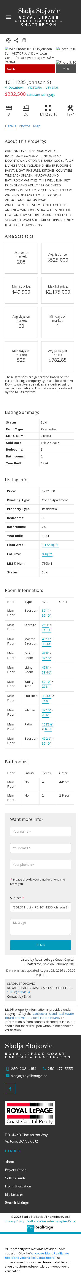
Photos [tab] (24, 126)
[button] (10, 1089)
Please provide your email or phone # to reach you (37, 882)
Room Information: (24, 590)
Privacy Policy (15, 1221)
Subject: (16, 898)
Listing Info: (17, 480)
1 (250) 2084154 (18, 992)
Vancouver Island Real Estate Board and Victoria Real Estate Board (39, 1016)
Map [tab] (36, 126)
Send (41, 945)
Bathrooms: (17, 762)
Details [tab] (10, 126)
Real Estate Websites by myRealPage (50, 1221)
